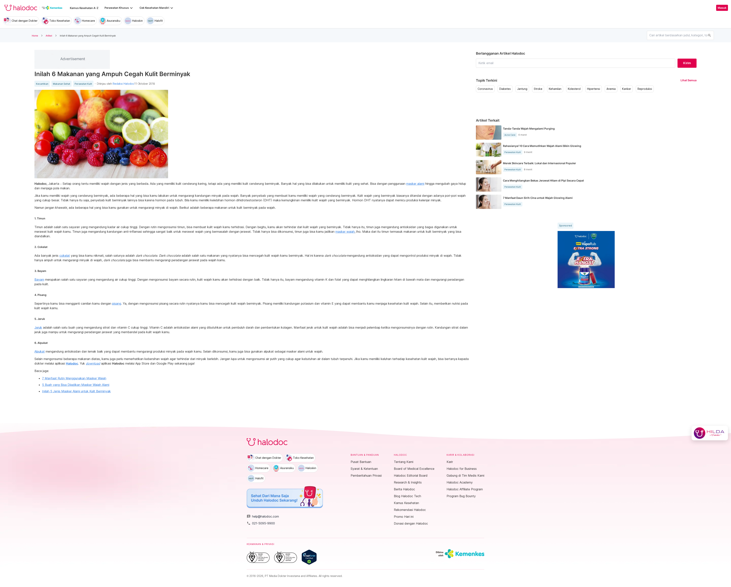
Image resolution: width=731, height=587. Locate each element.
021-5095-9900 (261, 523)
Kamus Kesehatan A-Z (84, 8)
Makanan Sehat (61, 84)
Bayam (39, 279)
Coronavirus (485, 88)
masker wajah (345, 231)
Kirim (687, 63)
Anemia (611, 88)
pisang (116, 303)
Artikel (49, 35)
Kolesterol (574, 88)
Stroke (538, 88)
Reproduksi (645, 88)
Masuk (722, 7)
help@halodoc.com (263, 516)
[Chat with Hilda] (710, 433)
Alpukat (39, 351)
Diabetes (505, 88)
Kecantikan (42, 84)
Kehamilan (555, 88)
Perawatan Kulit (83, 84)
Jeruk (38, 327)
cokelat (64, 255)
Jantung (522, 88)
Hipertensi (593, 88)
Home (35, 35)
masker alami (415, 184)
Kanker (626, 88)
